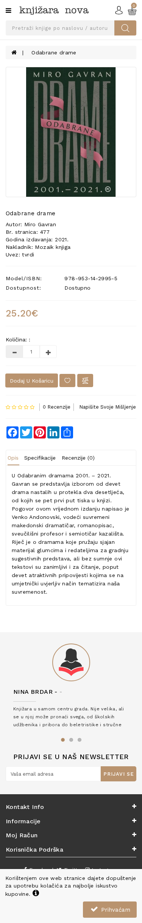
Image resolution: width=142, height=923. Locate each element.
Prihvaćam (114, 909)
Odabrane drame (53, 52)
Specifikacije (40, 458)
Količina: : (18, 339)
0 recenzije (56, 407)
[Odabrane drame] (71, 132)
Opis (13, 458)
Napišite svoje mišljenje (107, 407)
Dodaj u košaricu (31, 381)
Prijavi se (118, 774)
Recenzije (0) (78, 458)
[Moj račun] (119, 10)
